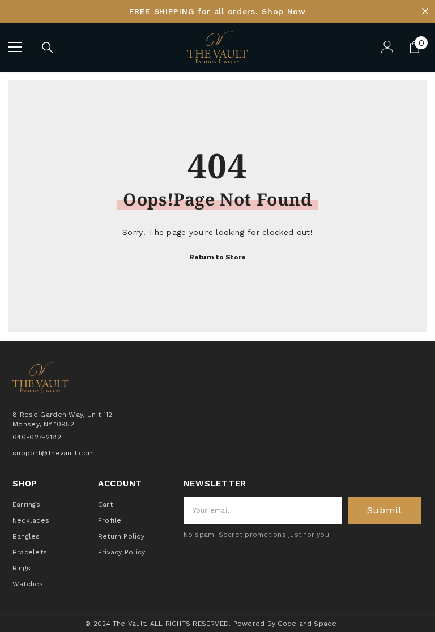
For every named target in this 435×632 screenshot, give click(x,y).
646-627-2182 (36, 437)
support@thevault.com (53, 453)
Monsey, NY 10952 (43, 424)
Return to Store (217, 257)
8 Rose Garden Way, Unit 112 (62, 415)
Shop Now (284, 11)
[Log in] (387, 47)
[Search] (47, 47)
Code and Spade (307, 623)
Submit (384, 510)
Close (425, 11)
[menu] (15, 47)
